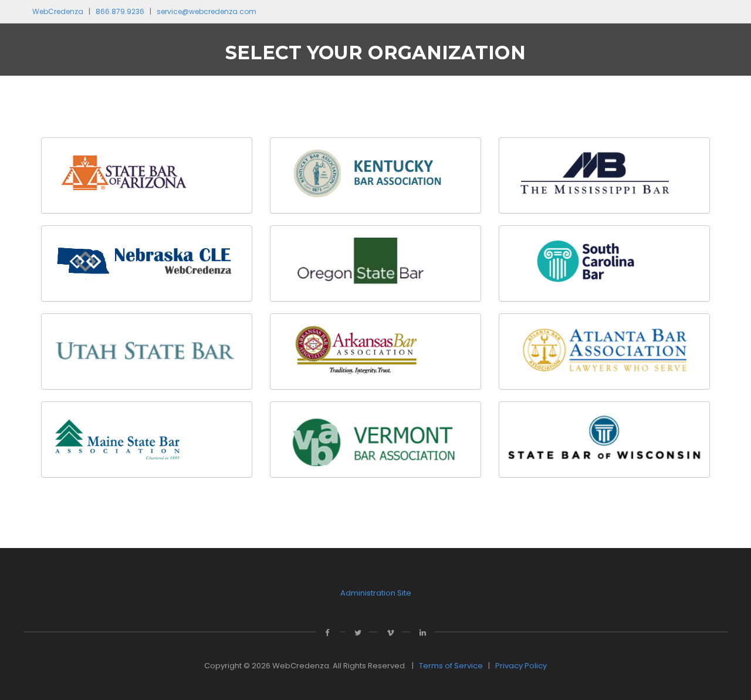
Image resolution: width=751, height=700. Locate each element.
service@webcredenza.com (206, 11)
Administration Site (375, 592)
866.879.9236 (120, 11)
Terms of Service (451, 665)
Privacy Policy (521, 665)
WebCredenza (57, 11)
